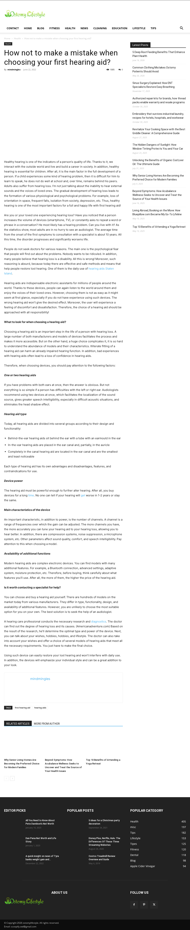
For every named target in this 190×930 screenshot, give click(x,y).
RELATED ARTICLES (18, 723)
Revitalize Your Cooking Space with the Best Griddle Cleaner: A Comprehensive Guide (158, 131)
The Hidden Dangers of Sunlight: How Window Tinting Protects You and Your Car (157, 146)
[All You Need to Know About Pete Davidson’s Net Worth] (13, 825)
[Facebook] (134, 904)
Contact (13, 28)
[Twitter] (154, 904)
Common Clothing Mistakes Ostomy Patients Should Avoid (154, 69)
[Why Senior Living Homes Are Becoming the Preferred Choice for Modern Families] (22, 744)
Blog (40, 28)
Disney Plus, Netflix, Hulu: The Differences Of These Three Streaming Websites (104, 841)
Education (119, 28)
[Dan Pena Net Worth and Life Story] (13, 843)
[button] (181, 28)
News (84, 28)
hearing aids (40, 707)
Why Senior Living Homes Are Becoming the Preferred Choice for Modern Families (21, 763)
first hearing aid (22, 707)
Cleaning (100, 28)
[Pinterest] (144, 904)
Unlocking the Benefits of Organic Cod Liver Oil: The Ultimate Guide (158, 162)
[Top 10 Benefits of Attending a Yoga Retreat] (104, 744)
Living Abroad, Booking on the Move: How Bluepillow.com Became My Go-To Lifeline (157, 212)
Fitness (54, 28)
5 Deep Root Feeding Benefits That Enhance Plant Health (158, 54)
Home (28, 28)
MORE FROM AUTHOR (47, 723)
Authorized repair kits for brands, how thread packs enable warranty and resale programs (159, 100)
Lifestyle (138, 28)
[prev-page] (6, 778)
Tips (153, 28)
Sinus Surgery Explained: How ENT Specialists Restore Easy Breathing (153, 84)
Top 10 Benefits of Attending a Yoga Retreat (159, 226)
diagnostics (98, 621)
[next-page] (12, 778)
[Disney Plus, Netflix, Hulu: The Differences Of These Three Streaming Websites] (76, 843)
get (83, 495)
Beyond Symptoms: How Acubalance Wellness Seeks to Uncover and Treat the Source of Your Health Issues (157, 195)
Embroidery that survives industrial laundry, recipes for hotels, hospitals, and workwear (158, 115)
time (30, 495)
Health (70, 28)
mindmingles (13, 69)
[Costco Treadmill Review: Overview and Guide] (76, 860)
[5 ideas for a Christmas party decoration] (76, 825)
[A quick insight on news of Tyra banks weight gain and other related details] (13, 860)
